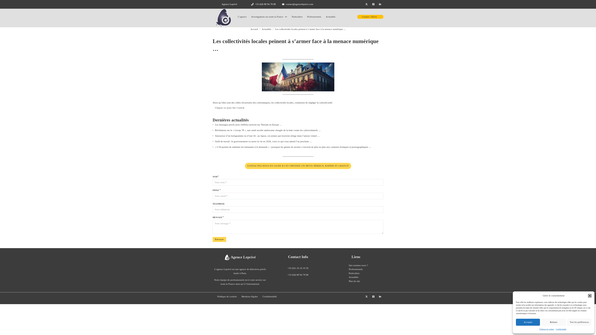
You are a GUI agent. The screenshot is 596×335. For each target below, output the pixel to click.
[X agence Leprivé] (366, 4)
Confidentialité (561, 329)
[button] (589, 295)
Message (217, 217)
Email (216, 190)
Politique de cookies (546, 329)
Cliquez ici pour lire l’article (230, 108)
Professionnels (314, 17)
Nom (215, 177)
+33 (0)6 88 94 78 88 (298, 275)
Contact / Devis (369, 17)
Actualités (330, 17)
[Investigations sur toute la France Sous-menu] (286, 17)
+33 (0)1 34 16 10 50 (298, 268)
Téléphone (219, 204)
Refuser (553, 322)
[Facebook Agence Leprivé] (373, 4)
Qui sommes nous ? (358, 265)
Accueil (254, 29)
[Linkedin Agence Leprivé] (380, 4)
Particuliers (297, 17)
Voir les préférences (579, 322)
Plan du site (354, 281)
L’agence (242, 17)
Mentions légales (250, 296)
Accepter (528, 322)
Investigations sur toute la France (267, 17)
